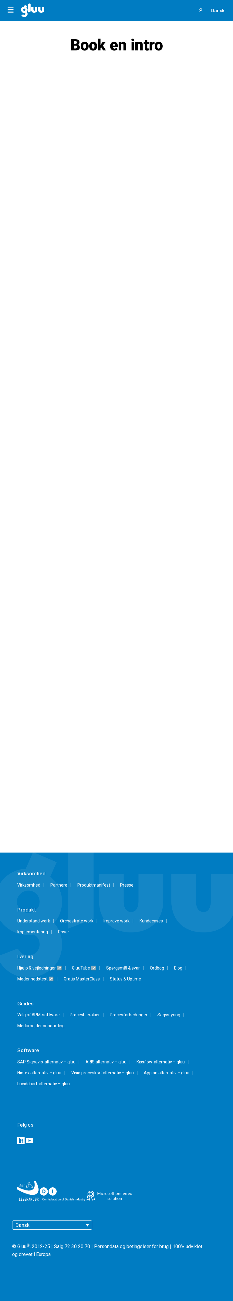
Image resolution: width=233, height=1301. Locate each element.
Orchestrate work (76, 920)
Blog (178, 968)
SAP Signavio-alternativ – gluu (46, 1061)
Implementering (32, 931)
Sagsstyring (168, 1014)
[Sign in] (201, 9)
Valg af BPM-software (38, 1014)
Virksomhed (28, 885)
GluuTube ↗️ (84, 968)
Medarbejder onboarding (41, 1025)
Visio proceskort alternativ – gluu (102, 1072)
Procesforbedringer (128, 1014)
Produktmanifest (93, 885)
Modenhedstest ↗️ (35, 979)
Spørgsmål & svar (123, 968)
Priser (63, 931)
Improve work (116, 920)
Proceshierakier (85, 1014)
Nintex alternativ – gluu (39, 1072)
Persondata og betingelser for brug (131, 1247)
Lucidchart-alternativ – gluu (43, 1083)
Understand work (33, 920)
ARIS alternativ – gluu (106, 1061)
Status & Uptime (125, 979)
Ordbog (157, 968)
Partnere (58, 885)
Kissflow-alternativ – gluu (161, 1061)
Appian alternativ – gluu (166, 1072)
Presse (126, 885)
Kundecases (151, 920)
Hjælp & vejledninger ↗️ (39, 968)
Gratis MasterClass (82, 979)
